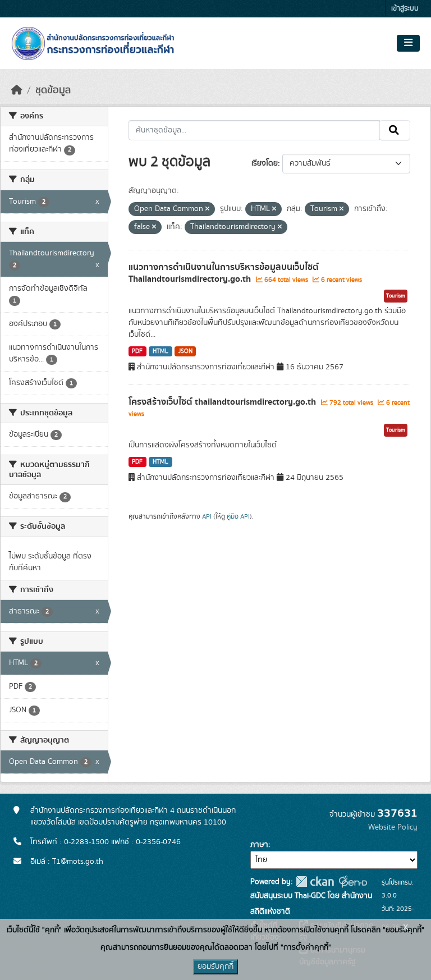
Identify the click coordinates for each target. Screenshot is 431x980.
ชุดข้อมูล (53, 90)
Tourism (395, 296)
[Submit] (394, 130)
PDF (137, 351)
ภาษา (259, 844)
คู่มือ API (238, 516)
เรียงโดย (264, 163)
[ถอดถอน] (207, 209)
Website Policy (393, 827)
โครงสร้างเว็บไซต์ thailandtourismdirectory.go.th (223, 402)
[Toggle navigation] (408, 43)
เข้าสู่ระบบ (405, 8)
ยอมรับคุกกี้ (215, 966)
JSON (185, 351)
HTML (160, 351)
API (207, 516)
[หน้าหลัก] (16, 90)
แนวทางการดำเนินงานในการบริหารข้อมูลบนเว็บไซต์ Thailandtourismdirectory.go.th (224, 273)
